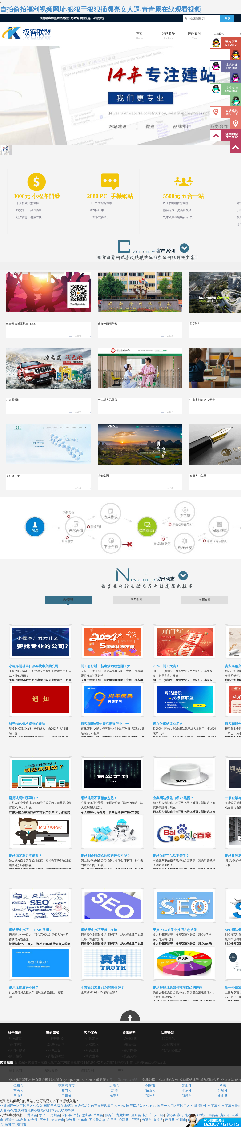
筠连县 (71, 1120)
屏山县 (18, 1096)
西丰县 (44, 1120)
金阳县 (67, 1115)
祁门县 (66, 1090)
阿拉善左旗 (97, 1120)
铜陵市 (150, 1085)
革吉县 (18, 1090)
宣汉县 (158, 1120)
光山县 (187, 1085)
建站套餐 (168, 35)
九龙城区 (122, 1115)
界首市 (110, 1115)
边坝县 (55, 1115)
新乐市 (187, 1096)
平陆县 (187, 1090)
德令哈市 (57, 1120)
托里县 (114, 1096)
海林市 (10, 1124)
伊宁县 (33, 1120)
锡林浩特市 (66, 1085)
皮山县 (223, 1096)
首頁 (139, 35)
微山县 (87, 1115)
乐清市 (10, 1120)
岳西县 (98, 1115)
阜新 (76, 1115)
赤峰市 (21, 1120)
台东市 (82, 1120)
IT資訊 (219, 35)
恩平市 (44, 1115)
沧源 (222, 1085)
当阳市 (147, 1120)
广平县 (112, 1120)
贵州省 (66, 1096)
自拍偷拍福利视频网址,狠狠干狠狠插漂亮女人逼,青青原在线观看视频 (100, 9)
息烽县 (114, 1085)
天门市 (159, 1115)
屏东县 (136, 1115)
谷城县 (223, 1090)
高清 (114, 1090)
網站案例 (194, 35)
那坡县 (150, 1096)
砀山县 (150, 1090)
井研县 (32, 1115)
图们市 (21, 1124)
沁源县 (124, 1120)
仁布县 (18, 1085)
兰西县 (135, 1120)
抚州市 (148, 1115)
